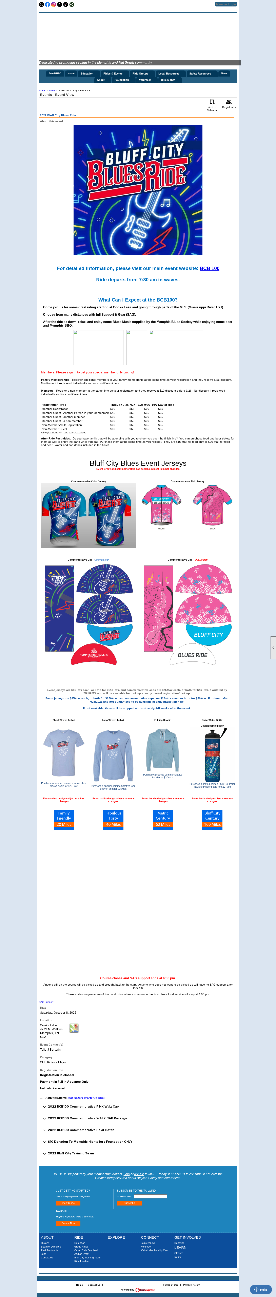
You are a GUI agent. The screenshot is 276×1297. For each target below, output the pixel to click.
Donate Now (68, 1223)
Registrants (229, 103)
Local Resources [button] (168, 73)
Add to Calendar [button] (212, 105)
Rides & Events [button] (112, 73)
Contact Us (47, 1257)
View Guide (68, 1203)
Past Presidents (49, 1250)
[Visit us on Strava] (59, 4)
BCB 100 (209, 268)
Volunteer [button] (145, 79)
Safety (177, 1256)
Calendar (79, 1243)
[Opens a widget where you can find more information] (261, 1290)
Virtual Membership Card (155, 1250)
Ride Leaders (81, 1261)
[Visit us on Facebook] (47, 4)
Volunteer (146, 1246)
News (224, 73)
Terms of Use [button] (170, 1284)
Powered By (127, 1289)
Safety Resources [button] (200, 73)
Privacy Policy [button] (191, 1284)
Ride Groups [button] (140, 73)
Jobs (43, 1254)
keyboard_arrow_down (41, 1098)
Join (127, 1174)
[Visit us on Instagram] (53, 4)
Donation (179, 1243)
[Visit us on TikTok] (65, 4)
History (45, 1243)
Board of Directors (51, 1246)
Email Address (124, 1196)
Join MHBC (55, 73)
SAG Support (46, 1002)
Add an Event (81, 1254)
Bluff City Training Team (87, 1257)
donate (139, 1174)
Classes (178, 1253)
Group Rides (81, 1246)
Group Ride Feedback (86, 1250)
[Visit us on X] (41, 4)
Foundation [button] (122, 79)
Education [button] (87, 73)
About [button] (100, 79)
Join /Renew (148, 1243)
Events (53, 90)
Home (71, 73)
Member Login (226, 4)
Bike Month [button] (168, 79)
